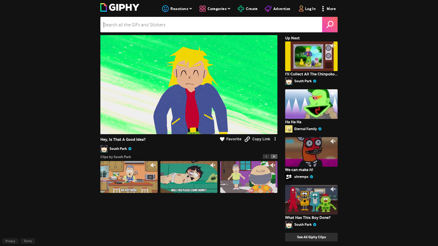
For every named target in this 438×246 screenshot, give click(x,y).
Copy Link (261, 139)
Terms (28, 241)
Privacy (10, 241)
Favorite (233, 139)
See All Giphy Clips (311, 237)
